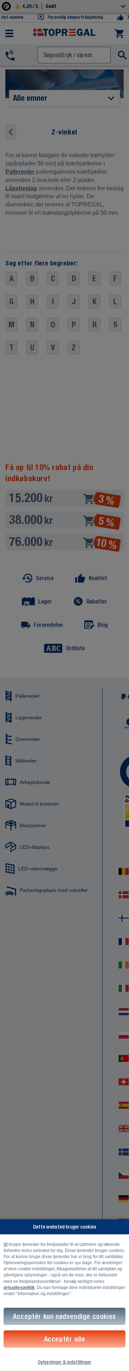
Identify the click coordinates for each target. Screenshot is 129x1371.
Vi (6, 1244)
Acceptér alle (64, 1339)
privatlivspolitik (19, 1287)
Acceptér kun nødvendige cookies (64, 1316)
